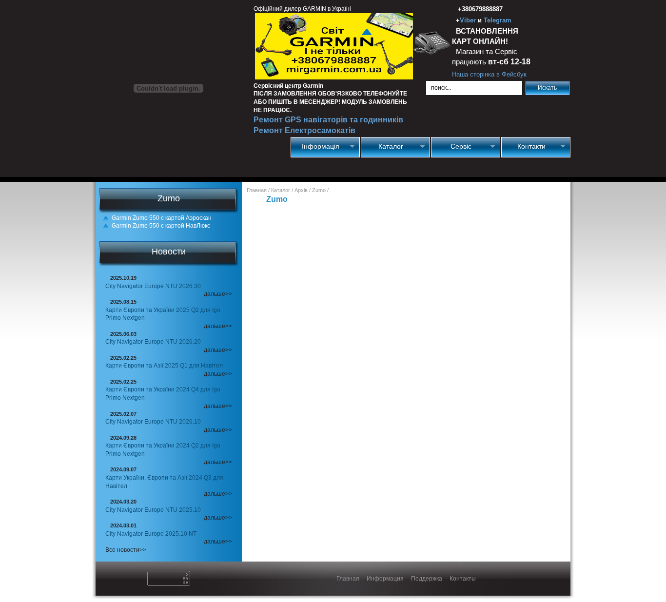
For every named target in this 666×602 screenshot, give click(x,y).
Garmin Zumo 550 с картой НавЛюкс (161, 225)
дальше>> (218, 294)
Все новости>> (125, 549)
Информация (385, 578)
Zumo (319, 190)
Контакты (463, 578)
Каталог (382, 146)
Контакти (523, 146)
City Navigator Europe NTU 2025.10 (153, 509)
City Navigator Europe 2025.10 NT (150, 533)
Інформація (315, 146)
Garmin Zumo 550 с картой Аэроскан (162, 217)
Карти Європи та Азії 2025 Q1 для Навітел (164, 365)
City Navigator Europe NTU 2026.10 (153, 421)
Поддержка (426, 578)
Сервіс (451, 146)
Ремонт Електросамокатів (304, 130)
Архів (301, 190)
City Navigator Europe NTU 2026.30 (153, 286)
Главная (257, 190)
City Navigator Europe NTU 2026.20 (153, 341)
